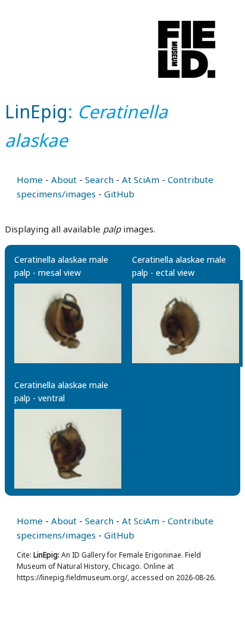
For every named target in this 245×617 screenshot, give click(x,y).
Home (30, 179)
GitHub (119, 194)
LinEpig (36, 111)
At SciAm (140, 179)
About (64, 179)
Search (99, 179)
